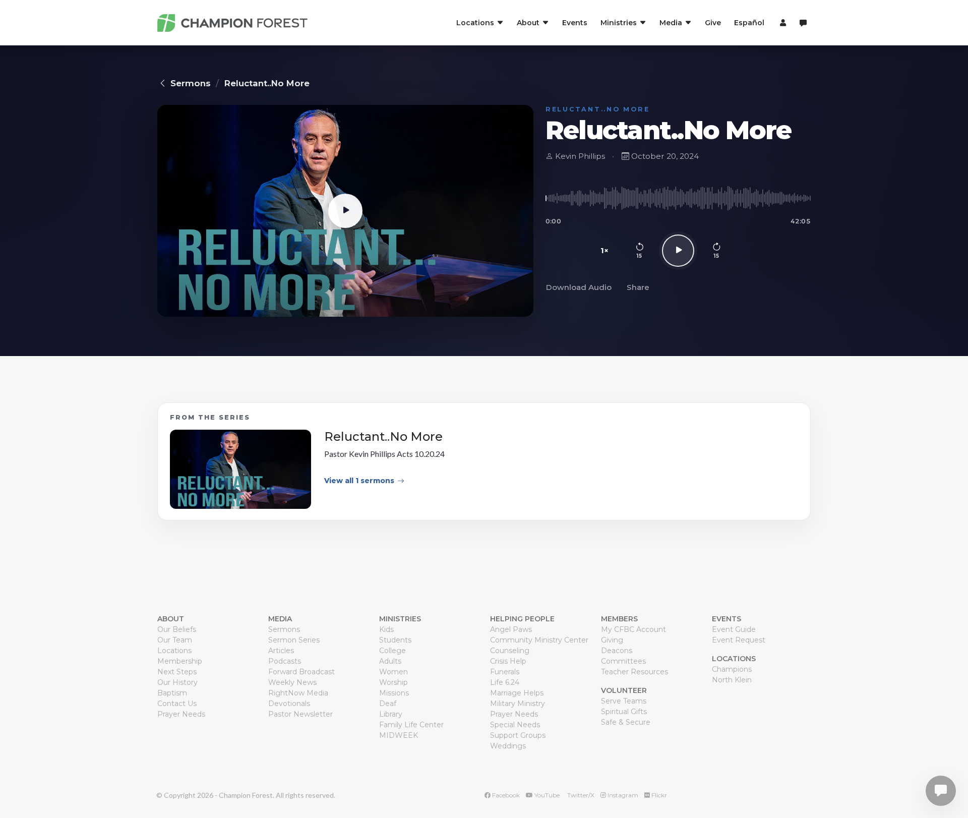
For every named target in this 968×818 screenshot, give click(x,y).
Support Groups (518, 735)
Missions (394, 692)
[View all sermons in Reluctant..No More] (240, 469)
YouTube (546, 795)
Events (574, 22)
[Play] (678, 251)
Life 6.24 (504, 682)
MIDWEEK (398, 735)
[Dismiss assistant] (953, 775)
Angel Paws (511, 629)
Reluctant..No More (267, 83)
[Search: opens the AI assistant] (803, 23)
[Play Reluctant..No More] (345, 211)
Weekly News (292, 682)
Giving (612, 640)
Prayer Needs (181, 714)
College (392, 650)
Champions (732, 669)
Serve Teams (623, 701)
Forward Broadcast (301, 671)
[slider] (678, 198)
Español (749, 22)
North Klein (732, 679)
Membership (179, 661)
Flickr (658, 795)
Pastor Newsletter (300, 714)
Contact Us (177, 703)
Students (395, 640)
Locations (174, 650)
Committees (623, 661)
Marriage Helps (516, 692)
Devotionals (289, 703)
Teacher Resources (634, 671)
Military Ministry (517, 703)
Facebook (505, 795)
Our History (177, 682)
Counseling (509, 650)
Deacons (616, 650)
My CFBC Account (633, 629)
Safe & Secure (625, 722)
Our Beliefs (176, 629)
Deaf (387, 703)
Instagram (622, 795)
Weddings (508, 745)
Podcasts (284, 661)
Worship (393, 682)
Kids (386, 629)
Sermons (190, 83)
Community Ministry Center (539, 640)
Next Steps (177, 671)
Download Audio (579, 287)
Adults (390, 661)
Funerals (504, 671)
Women (393, 671)
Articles (281, 650)
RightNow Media (298, 692)
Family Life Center (411, 724)
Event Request (738, 640)
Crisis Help (508, 661)
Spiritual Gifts (624, 711)
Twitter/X (580, 795)
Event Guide (734, 629)
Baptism (172, 692)
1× (604, 250)
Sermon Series (294, 640)
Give (713, 22)
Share (638, 287)
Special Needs (515, 724)
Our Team (174, 640)
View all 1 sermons (359, 481)
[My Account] (782, 23)
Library (390, 714)
